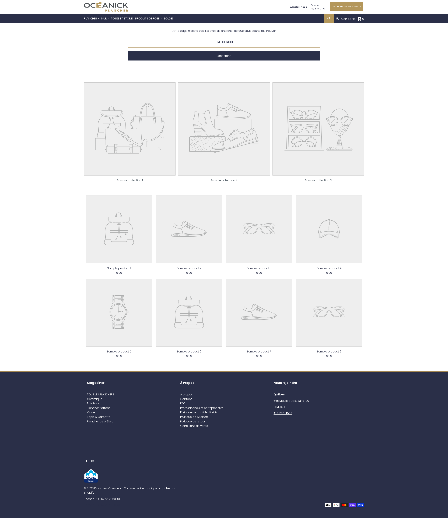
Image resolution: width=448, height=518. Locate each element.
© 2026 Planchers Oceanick (102, 488)
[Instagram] (92, 461)
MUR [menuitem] (104, 18)
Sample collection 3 (318, 180)
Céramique (94, 399)
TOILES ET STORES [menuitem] (122, 18)
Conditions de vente (194, 426)
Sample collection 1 (130, 180)
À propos (186, 394)
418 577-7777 (318, 8)
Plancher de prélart (100, 421)
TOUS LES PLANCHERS (100, 394)
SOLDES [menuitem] (169, 18)
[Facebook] (86, 461)
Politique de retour (192, 421)
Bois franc (93, 403)
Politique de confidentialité (198, 412)
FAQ (183, 403)
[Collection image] (130, 173)
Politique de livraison (194, 417)
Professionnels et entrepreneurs (201, 408)
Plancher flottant (98, 408)
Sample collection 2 (224, 180)
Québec (315, 5)
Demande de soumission (346, 6)
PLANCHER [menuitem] (90, 18)
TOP (441, 513)
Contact (186, 399)
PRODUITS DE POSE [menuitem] (147, 18)
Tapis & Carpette (98, 417)
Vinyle (91, 412)
